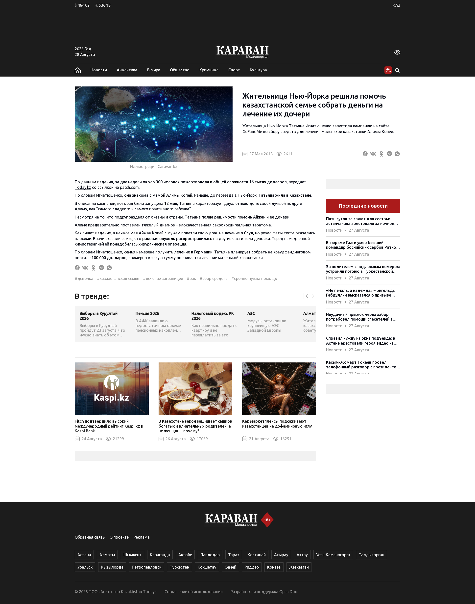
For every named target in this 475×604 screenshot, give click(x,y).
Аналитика (127, 70)
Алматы (107, 554)
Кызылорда (112, 567)
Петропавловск (146, 567)
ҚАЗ (396, 5)
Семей (230, 567)
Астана (84, 554)
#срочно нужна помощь (254, 278)
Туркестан (179, 567)
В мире (153, 70)
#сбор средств (214, 278)
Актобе (185, 554)
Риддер (252, 567)
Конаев (274, 567)
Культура (258, 70)
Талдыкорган (371, 554)
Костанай (257, 554)
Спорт (234, 70)
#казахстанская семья (118, 278)
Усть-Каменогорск (333, 554)
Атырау (281, 554)
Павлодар (210, 554)
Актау (302, 554)
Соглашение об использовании (194, 591)
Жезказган (299, 567)
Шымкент (132, 554)
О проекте (119, 537)
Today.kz (83, 187)
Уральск (85, 567)
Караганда (160, 554)
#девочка (84, 278)
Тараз (233, 554)
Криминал (208, 70)
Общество (180, 70)
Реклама (142, 537)
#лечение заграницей (163, 278)
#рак (191, 278)
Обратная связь (90, 537)
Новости (99, 70)
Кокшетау (207, 567)
